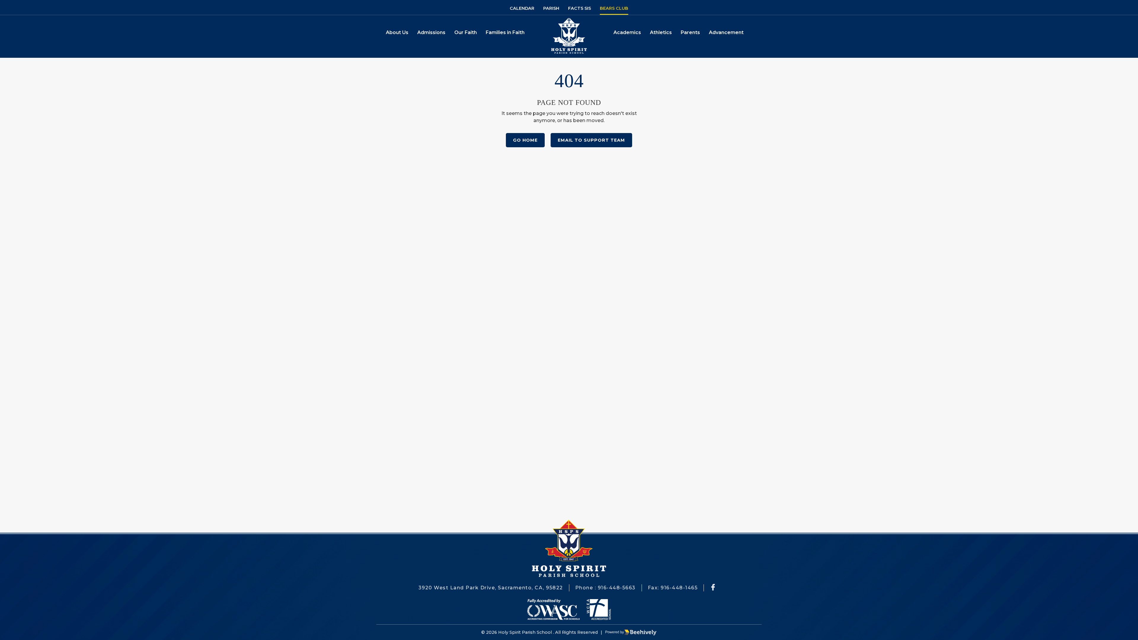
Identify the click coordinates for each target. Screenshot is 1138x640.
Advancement (726, 32)
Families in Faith (505, 32)
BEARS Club (614, 8)
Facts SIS (579, 8)
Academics (627, 32)
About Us (397, 32)
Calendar (522, 8)
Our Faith (465, 32)
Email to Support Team (591, 140)
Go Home (525, 140)
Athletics (661, 32)
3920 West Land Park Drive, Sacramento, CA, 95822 (490, 588)
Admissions (431, 32)
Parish (551, 8)
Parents (690, 32)
